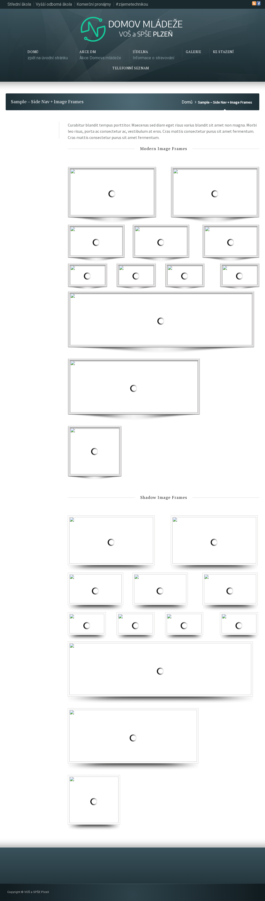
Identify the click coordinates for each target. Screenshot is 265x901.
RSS (254, 3)
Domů (187, 102)
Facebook (258, 3)
